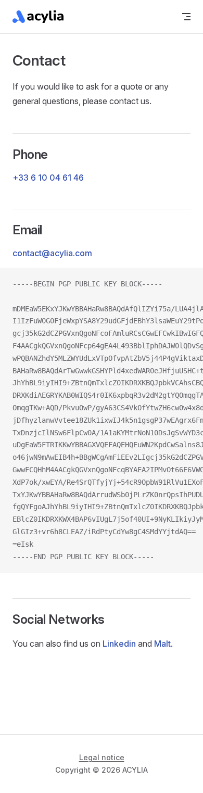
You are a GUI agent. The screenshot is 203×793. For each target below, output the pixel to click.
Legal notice (101, 757)
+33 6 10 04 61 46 (48, 177)
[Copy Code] (186, 284)
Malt (162, 643)
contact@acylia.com (52, 253)
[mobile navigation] (186, 16)
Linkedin (119, 643)
